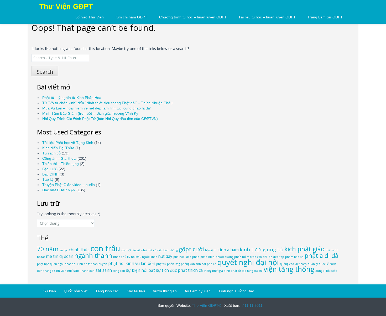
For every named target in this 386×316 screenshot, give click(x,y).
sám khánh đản (84, 271)
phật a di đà (321, 255)
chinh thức (79, 250)
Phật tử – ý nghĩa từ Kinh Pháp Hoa (71, 98)
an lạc (64, 250)
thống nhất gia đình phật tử (222, 271)
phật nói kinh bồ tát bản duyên (86, 264)
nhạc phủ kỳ (121, 257)
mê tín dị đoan (59, 256)
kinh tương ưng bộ (261, 249)
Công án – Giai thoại (59, 158)
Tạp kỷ (48, 179)
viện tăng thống (289, 269)
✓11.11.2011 (251, 305)
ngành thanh (93, 255)
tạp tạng (247, 271)
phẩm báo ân (294, 257)
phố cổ (211, 264)
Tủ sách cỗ (51, 153)
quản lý (313, 264)
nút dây (165, 256)
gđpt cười (191, 249)
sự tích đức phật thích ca (179, 270)
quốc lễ (324, 264)
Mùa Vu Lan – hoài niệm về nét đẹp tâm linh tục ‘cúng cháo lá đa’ (96, 108)
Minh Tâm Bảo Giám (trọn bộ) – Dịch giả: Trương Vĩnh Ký (90, 113)
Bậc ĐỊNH (50, 174)
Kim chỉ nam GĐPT (131, 17)
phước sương (224, 257)
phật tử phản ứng (168, 264)
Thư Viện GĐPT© (206, 305)
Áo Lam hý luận (198, 291)
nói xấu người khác (144, 257)
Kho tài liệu (136, 291)
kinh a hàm (228, 250)
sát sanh (104, 270)
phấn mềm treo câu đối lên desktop (259, 257)
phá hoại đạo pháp (186, 257)
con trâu (105, 248)
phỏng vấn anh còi (193, 264)
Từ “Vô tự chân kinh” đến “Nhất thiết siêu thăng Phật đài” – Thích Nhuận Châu (107, 103)
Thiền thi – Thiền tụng (60, 164)
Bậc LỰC (50, 169)
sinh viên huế (63, 271)
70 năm (48, 249)
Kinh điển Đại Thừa (58, 148)
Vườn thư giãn (165, 291)
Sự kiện (49, 291)
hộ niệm (210, 250)
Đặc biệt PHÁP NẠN (58, 190)
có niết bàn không (165, 250)
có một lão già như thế (136, 250)
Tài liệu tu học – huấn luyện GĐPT (267, 17)
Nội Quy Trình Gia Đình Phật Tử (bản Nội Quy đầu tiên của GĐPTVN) (100, 119)
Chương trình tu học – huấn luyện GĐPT (193, 17)
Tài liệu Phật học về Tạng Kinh (67, 143)
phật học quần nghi (50, 264)
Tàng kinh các (107, 291)
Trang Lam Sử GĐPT (325, 17)
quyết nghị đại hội (248, 262)
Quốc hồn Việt (75, 291)
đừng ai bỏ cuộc (326, 271)
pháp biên (207, 257)
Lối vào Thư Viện (89, 17)
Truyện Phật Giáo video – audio (68, 185)
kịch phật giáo (304, 249)
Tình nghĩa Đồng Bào (236, 291)
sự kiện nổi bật (140, 270)
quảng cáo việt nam (293, 264)
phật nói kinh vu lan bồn (131, 263)
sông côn (119, 271)
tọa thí (258, 271)
